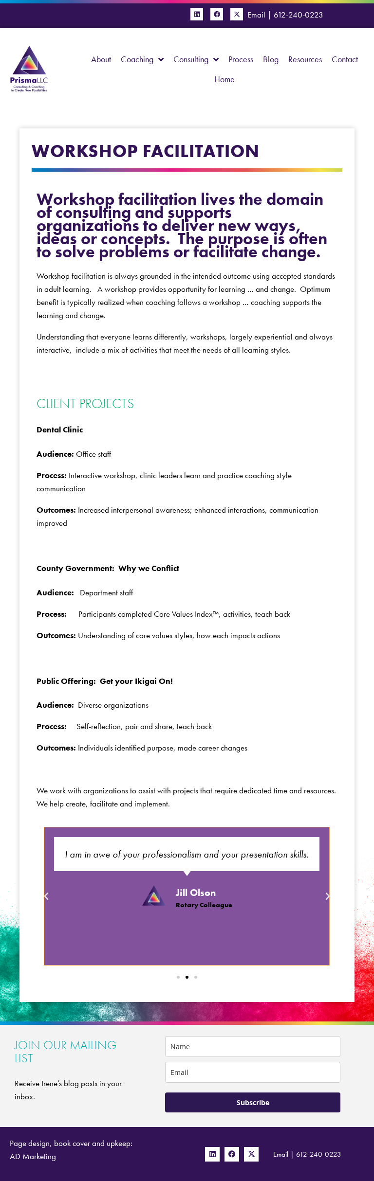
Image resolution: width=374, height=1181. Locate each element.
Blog (271, 59)
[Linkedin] (196, 14)
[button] (46, 896)
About (101, 59)
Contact (345, 59)
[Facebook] (216, 14)
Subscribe (253, 1102)
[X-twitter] (236, 14)
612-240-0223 (298, 14)
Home (224, 79)
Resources (305, 59)
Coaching (137, 59)
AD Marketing (33, 1156)
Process (240, 59)
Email (256, 14)
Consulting (190, 59)
